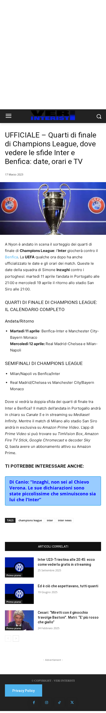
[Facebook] (25, 530)
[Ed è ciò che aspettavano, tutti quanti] (19, 594)
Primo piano (13, 575)
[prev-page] (8, 638)
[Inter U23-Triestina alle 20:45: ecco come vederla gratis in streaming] (19, 567)
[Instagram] (46, 702)
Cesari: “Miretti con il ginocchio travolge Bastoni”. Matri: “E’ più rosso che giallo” (68, 617)
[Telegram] (59, 530)
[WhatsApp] (48, 530)
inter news (64, 520)
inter (50, 520)
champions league (30, 520)
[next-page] (16, 638)
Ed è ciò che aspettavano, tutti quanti (68, 586)
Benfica (11, 257)
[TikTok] (59, 702)
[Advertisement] (53, 54)
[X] (37, 530)
